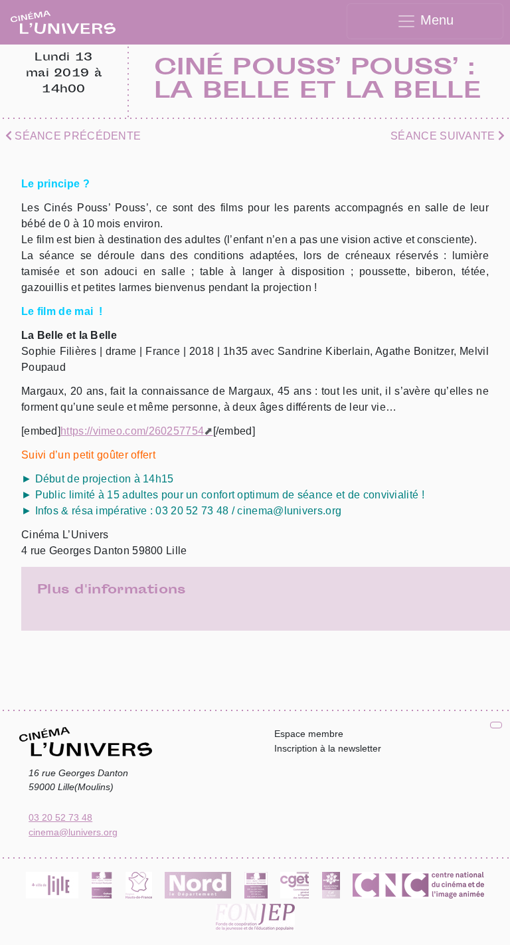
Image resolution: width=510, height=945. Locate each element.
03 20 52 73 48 (60, 817)
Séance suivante (444, 136)
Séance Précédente (76, 136)
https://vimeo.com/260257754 (132, 431)
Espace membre (308, 733)
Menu (435, 20)
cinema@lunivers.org (73, 832)
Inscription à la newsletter (327, 748)
